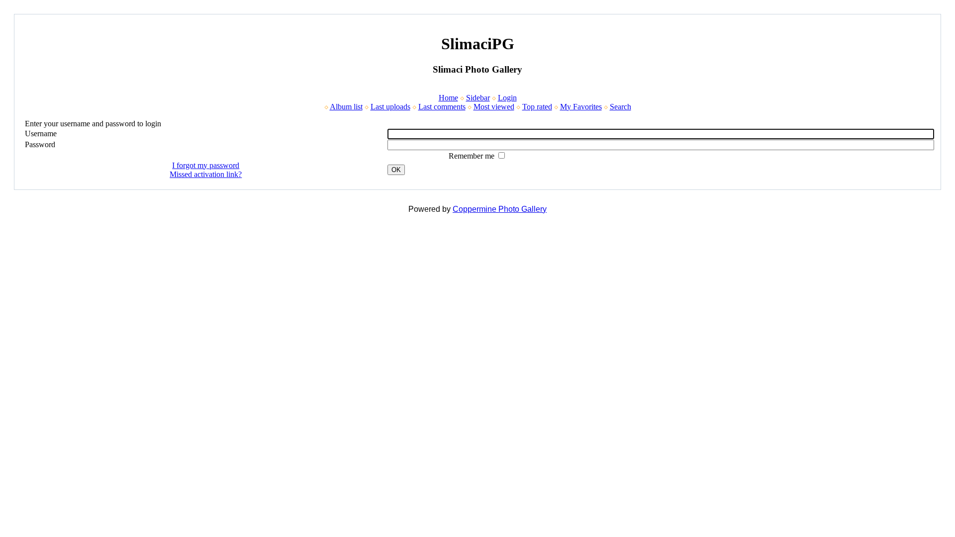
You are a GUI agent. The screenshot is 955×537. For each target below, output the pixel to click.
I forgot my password (205, 165)
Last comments (442, 106)
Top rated (537, 106)
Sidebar (478, 97)
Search (620, 106)
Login (507, 97)
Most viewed (494, 106)
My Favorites (581, 106)
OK (396, 170)
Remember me (472, 156)
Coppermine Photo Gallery (500, 209)
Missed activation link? (206, 174)
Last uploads (390, 106)
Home (448, 97)
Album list (346, 106)
